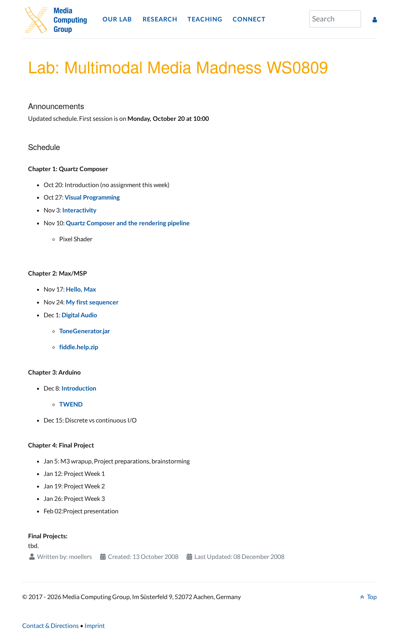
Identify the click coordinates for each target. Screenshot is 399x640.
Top (371, 596)
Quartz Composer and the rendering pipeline (128, 223)
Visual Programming (92, 197)
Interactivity (79, 210)
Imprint (95, 625)
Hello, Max (81, 289)
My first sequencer (92, 302)
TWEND (71, 404)
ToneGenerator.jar (84, 331)
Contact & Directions (50, 625)
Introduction (79, 388)
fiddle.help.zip (78, 347)
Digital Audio (79, 315)
